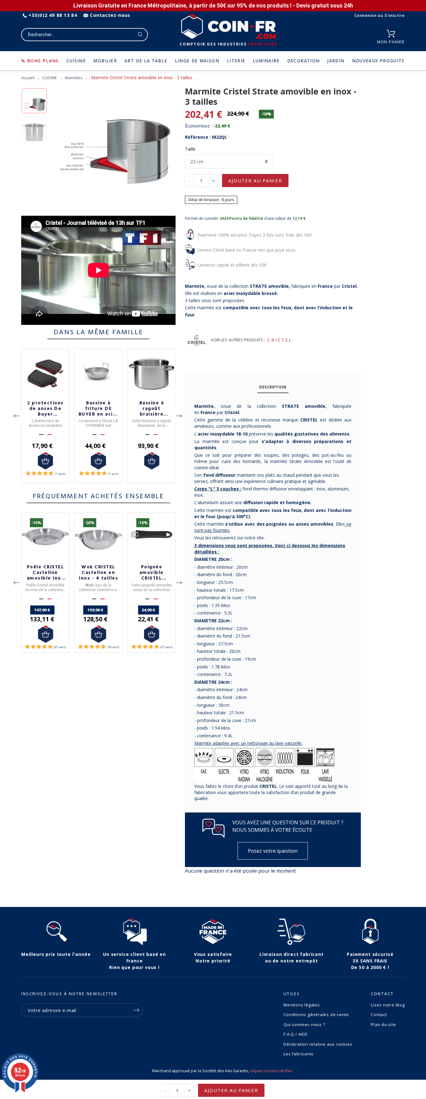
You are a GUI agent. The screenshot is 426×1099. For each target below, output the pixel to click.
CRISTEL (279, 340)
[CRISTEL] (196, 340)
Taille (190, 149)
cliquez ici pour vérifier (271, 1070)
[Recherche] (140, 35)
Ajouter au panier (255, 180)
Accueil (27, 77)
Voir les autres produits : (238, 340)
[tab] (272, 387)
